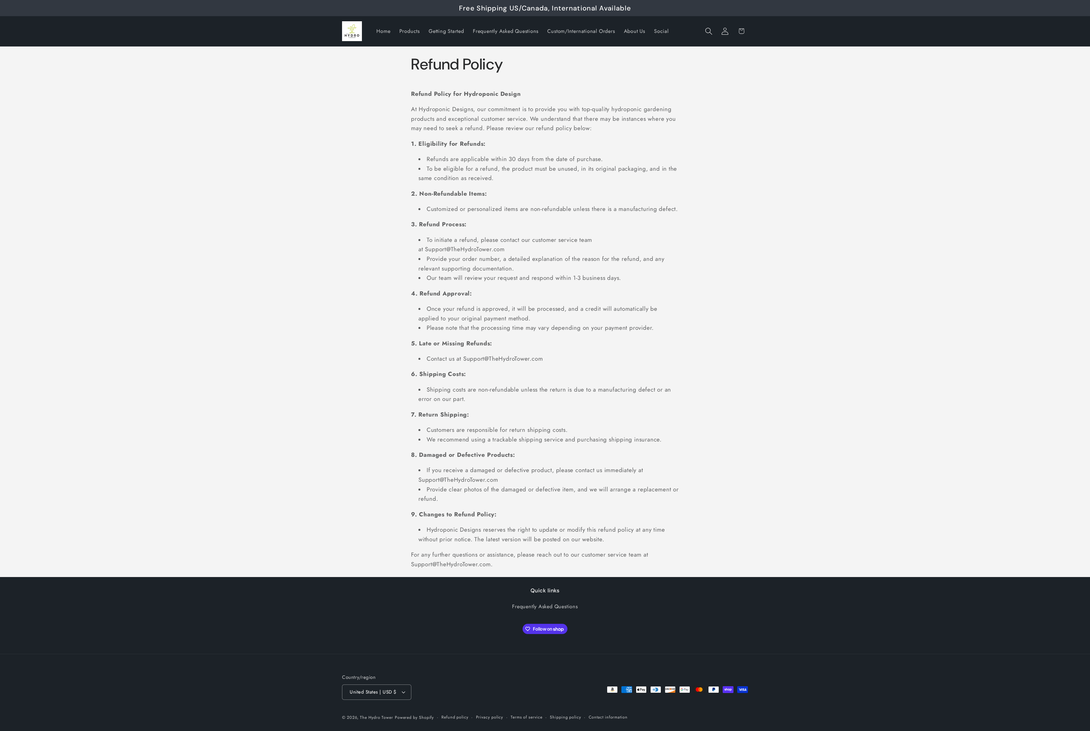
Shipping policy (565, 717)
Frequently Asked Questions (545, 606)
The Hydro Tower (376, 717)
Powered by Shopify (414, 717)
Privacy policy (489, 717)
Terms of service (526, 717)
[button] (709, 31)
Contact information (608, 717)
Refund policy (454, 717)
